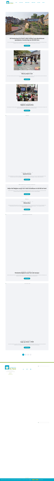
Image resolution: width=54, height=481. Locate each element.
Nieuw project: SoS (27, 73)
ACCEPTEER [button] (37, 479)
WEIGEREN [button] (33, 479)
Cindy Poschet (29, 72)
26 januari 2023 (24, 172)
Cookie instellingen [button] (41, 479)
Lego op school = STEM (27, 342)
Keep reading (27, 45)
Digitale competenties (27, 105)
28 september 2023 (23, 72)
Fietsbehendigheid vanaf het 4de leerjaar (27, 273)
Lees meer (30, 479)
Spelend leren (27, 174)
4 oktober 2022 (24, 271)
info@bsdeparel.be (10, 374)
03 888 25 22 (10, 373)
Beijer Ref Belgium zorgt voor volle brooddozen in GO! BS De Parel (27, 188)
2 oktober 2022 (24, 340)
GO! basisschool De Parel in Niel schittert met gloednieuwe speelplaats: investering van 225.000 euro (27, 39)
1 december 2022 (23, 201)
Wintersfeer (27, 203)
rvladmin (29, 103)
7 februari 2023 (24, 103)
